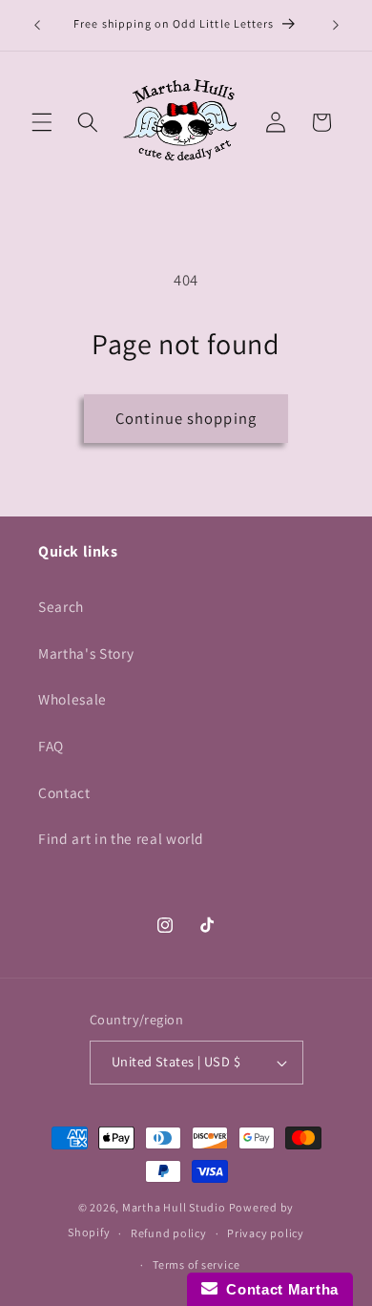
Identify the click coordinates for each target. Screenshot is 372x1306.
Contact (64, 792)
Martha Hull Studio (174, 1207)
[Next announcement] (336, 26)
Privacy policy (265, 1233)
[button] (42, 122)
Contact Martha (278, 1289)
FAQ (51, 745)
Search (61, 606)
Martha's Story (86, 653)
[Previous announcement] (37, 26)
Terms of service (196, 1264)
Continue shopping (186, 418)
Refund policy (169, 1233)
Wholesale (72, 698)
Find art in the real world (121, 838)
